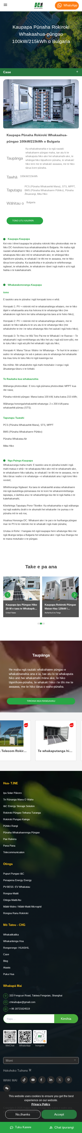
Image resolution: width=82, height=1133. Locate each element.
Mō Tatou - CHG (14, 925)
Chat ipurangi (63, 1127)
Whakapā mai (12, 986)
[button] (74, 595)
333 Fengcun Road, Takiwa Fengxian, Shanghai (35, 995)
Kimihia (66, 1018)
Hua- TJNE (10, 783)
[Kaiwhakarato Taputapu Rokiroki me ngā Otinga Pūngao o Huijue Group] (38, 5)
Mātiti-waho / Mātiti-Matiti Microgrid (22, 906)
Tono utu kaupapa (23, 221)
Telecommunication (13, 852)
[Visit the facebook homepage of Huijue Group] (42, 1079)
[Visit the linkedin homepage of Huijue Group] (50, 1079)
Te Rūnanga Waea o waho (18, 799)
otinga (8, 864)
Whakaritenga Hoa (13, 941)
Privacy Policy (40, 1104)
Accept (59, 1114)
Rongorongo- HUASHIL (16, 947)
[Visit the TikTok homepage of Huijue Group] (24, 1079)
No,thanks (22, 1114)
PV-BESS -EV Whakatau (16, 886)
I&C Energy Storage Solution (19, 806)
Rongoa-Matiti (10, 893)
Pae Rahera (9, 839)
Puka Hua (8, 974)
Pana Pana (9, 845)
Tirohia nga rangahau (41, 701)
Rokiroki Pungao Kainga (16, 819)
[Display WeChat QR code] (6, 1088)
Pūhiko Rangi (10, 826)
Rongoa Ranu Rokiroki (15, 913)
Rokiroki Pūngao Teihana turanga (22, 812)
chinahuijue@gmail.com (22, 1002)
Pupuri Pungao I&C (13, 873)
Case (6, 954)
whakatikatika (11, 934)
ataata (6, 967)
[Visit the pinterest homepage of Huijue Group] (68, 1079)
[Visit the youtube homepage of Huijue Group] (33, 1079)
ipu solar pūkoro (12, 793)
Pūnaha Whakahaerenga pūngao (21, 832)
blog (5, 961)
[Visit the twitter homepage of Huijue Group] (59, 1079)
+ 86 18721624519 (19, 1008)
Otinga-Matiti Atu (12, 900)
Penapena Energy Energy (17, 880)
